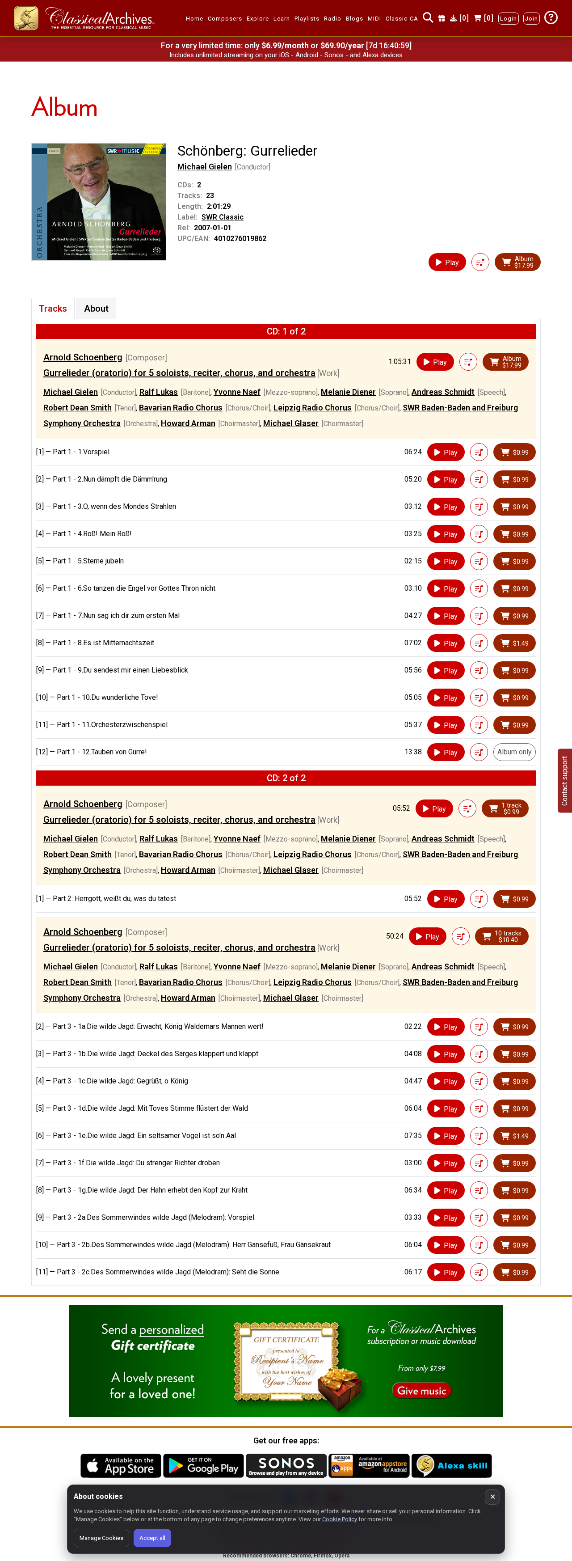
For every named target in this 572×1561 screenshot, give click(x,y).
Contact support (564, 780)
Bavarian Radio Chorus (181, 407)
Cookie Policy (339, 1519)
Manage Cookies (101, 1538)
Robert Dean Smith (77, 407)
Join (531, 18)
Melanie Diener (348, 392)
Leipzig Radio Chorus (312, 407)
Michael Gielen (204, 166)
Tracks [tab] (53, 308)
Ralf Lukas (158, 392)
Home (194, 18)
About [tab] (96, 308)
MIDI (374, 18)
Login (508, 18)
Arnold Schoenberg (82, 357)
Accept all (152, 1538)
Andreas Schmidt (443, 392)
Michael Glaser (291, 423)
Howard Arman (188, 423)
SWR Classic (223, 217)
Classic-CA (402, 18)
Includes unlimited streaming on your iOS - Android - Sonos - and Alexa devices (286, 55)
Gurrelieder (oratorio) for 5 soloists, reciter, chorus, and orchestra (179, 373)
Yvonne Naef (237, 392)
